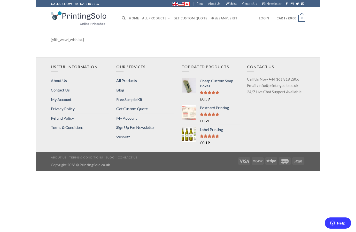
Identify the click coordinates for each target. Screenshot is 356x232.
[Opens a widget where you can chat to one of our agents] (338, 223)
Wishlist (231, 4)
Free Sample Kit (223, 18)
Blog (200, 4)
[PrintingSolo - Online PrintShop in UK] (83, 18)
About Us (214, 4)
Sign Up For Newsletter (135, 127)
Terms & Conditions (67, 127)
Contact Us (249, 4)
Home (134, 18)
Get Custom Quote (190, 18)
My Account (61, 99)
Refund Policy (62, 118)
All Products (154, 18)
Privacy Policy (63, 108)
